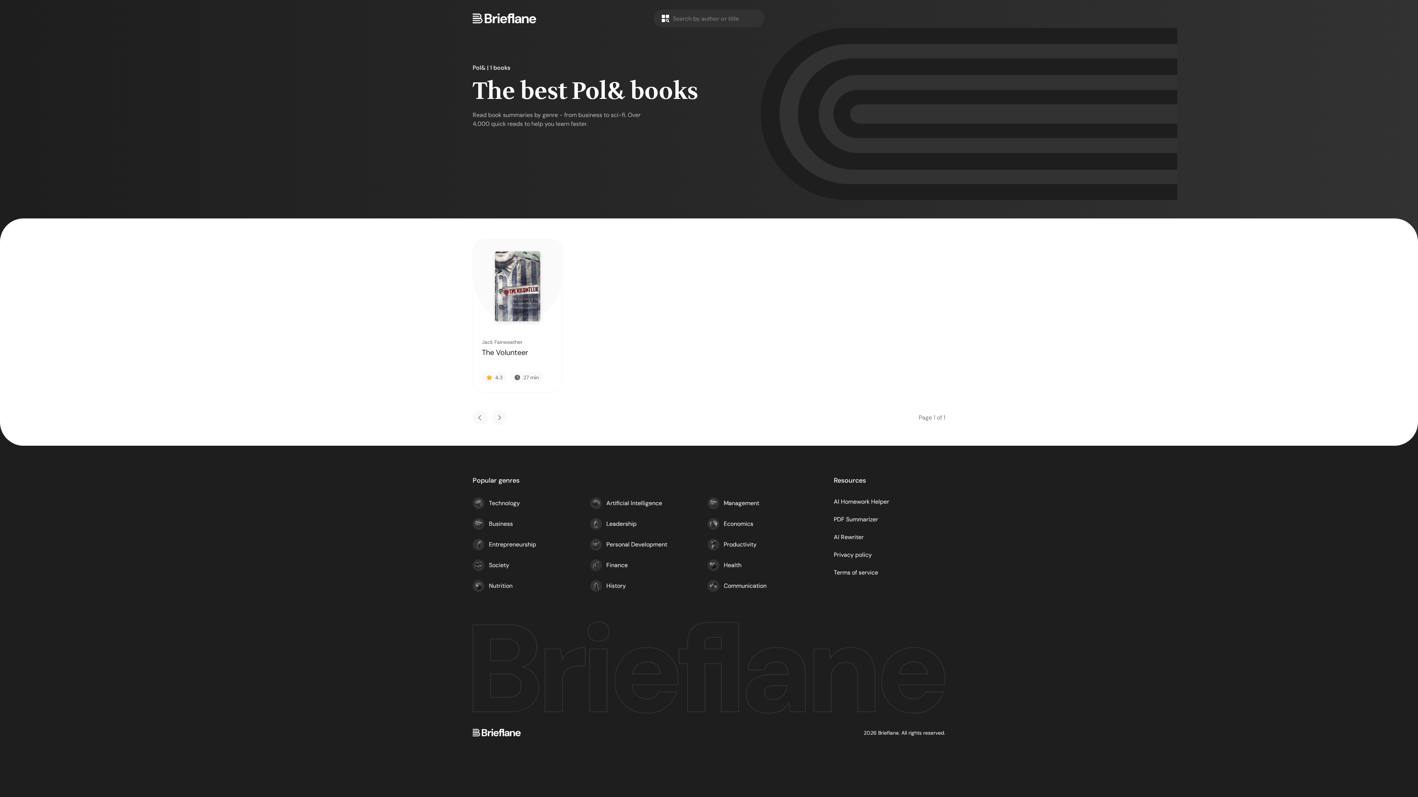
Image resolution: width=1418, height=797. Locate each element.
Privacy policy (853, 555)
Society (499, 565)
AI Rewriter (849, 537)
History (616, 586)
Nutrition (501, 586)
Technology (504, 503)
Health (732, 565)
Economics (738, 524)
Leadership (621, 524)
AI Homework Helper (861, 502)
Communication (745, 586)
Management (741, 503)
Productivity (740, 544)
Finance (617, 565)
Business (501, 524)
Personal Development (636, 544)
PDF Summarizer (856, 519)
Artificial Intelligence (634, 503)
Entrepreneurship (512, 544)
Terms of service (856, 572)
